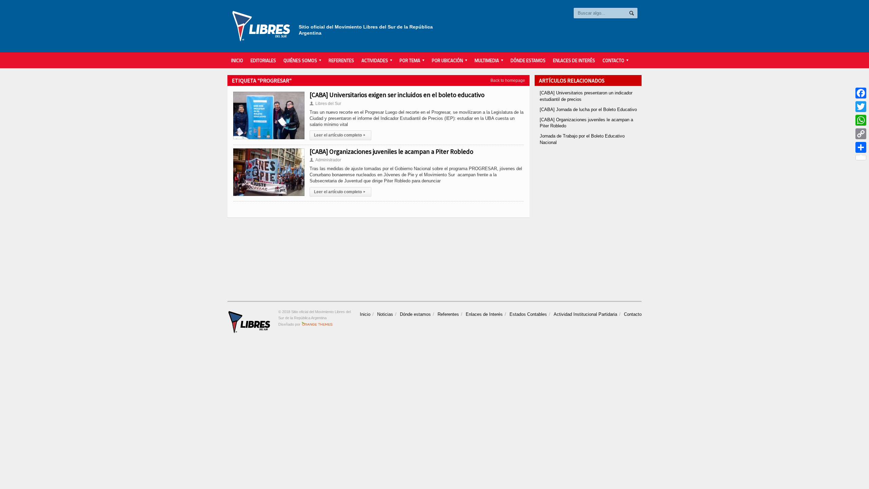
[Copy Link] (861, 134)
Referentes (341, 60)
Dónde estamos (528, 60)
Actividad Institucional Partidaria (585, 314)
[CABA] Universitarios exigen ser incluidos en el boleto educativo (397, 95)
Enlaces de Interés (574, 60)
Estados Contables (528, 314)
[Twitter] (861, 106)
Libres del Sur (325, 103)
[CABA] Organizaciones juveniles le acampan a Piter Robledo (391, 151)
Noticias (385, 314)
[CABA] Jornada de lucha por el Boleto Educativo (588, 109)
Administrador (325, 160)
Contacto (633, 314)
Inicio (237, 60)
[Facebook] (861, 93)
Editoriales (263, 60)
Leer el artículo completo (339, 135)
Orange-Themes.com (317, 324)
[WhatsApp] (861, 120)
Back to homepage (508, 80)
